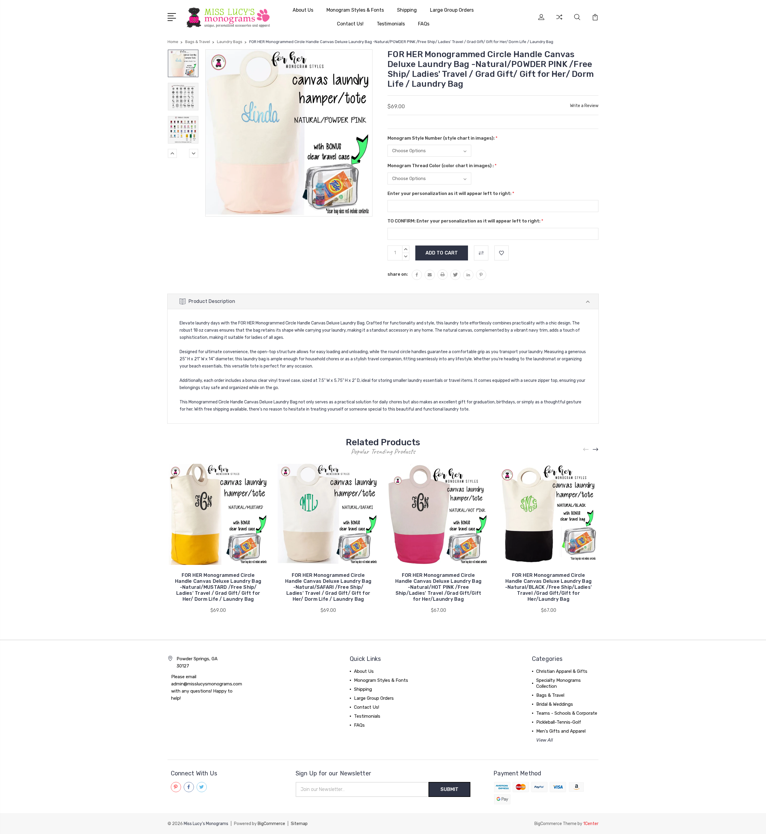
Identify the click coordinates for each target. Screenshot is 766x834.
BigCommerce (271, 823)
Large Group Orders (452, 10)
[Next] (193, 153)
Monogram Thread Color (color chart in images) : (442, 165)
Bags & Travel (550, 695)
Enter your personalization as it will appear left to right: (450, 193)
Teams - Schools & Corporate (566, 713)
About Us (303, 10)
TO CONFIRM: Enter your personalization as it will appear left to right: (465, 221)
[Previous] (172, 153)
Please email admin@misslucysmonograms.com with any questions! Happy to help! (206, 687)
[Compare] (559, 21)
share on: (397, 274)
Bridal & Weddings (554, 704)
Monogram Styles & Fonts (355, 10)
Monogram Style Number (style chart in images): (442, 138)
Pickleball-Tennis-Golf (558, 722)
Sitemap (299, 823)
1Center (590, 823)
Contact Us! (350, 24)
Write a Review (584, 105)
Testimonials (391, 24)
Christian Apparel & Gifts (561, 671)
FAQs (423, 24)
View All (544, 740)
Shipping (407, 10)
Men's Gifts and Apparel (561, 731)
